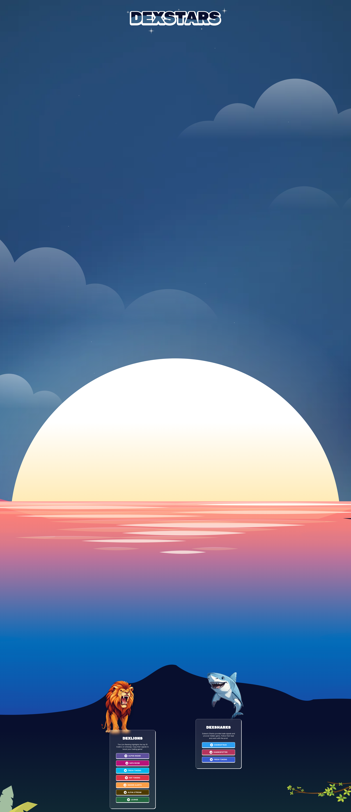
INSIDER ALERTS (135, 785)
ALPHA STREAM (134, 792)
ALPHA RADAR (134, 756)
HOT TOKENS (134, 778)
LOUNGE (134, 800)
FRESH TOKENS (134, 770)
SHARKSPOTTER (220, 752)
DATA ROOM (134, 763)
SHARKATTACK (220, 745)
